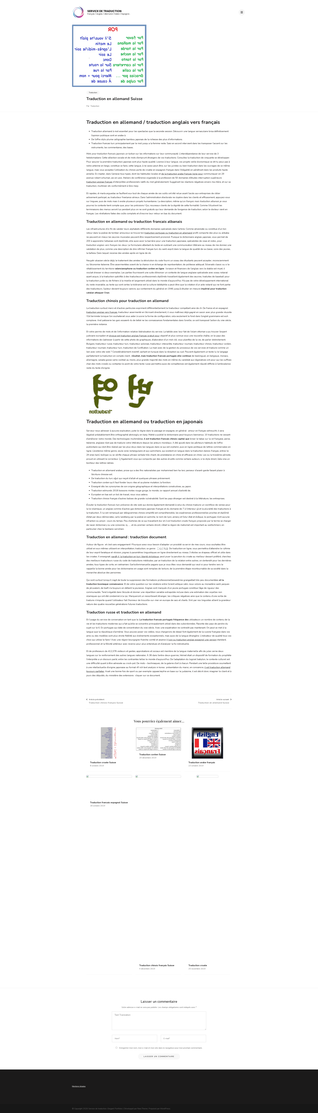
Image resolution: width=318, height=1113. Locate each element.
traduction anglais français (99, 181)
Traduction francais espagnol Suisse (109, 802)
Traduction (93, 92)
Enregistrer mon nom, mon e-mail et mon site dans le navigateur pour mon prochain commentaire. (160, 1048)
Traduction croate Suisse (103, 762)
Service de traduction (104, 11)
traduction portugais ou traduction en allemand (168, 232)
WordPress (165, 1108)
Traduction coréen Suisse (152, 754)
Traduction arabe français (201, 762)
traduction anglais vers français (101, 312)
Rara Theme (142, 1108)
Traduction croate (197, 965)
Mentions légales (79, 1086)
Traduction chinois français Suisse (156, 965)
